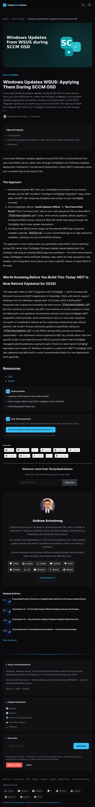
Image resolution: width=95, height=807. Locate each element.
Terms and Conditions (80, 779)
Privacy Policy (18, 779)
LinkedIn (28, 564)
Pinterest (15, 570)
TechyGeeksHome (16, 5)
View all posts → (47, 577)
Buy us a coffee (14, 765)
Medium (24, 797)
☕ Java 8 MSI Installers (15, 722)
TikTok (68, 564)
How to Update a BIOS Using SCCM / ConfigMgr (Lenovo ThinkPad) (36, 401)
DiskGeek (58, 680)
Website (68, 570)
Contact (25, 688)
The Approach (14, 135)
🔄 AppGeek (11, 708)
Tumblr (38, 797)
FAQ (18, 688)
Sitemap (44, 779)
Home (5, 19)
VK (27, 570)
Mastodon (39, 570)
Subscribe (69, 482)
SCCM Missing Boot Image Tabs (21, 406)
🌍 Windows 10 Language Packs (19, 718)
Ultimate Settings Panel (42, 680)
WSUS (11, 381)
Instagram (37, 791)
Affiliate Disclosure (10, 785)
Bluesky (54, 570)
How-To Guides (18, 19)
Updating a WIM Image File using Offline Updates (28, 396)
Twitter (14, 564)
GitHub (41, 564)
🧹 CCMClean (11, 727)
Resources (12, 144)
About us (10, 688)
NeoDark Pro (55, 803)
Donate (35, 779)
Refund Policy (64, 779)
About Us (6, 779)
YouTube (55, 564)
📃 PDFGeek (11, 713)
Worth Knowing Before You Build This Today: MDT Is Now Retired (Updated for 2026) (43, 140)
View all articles (10, 640)
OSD (10, 376)
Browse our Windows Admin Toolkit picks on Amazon (29, 429)
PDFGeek (72, 680)
